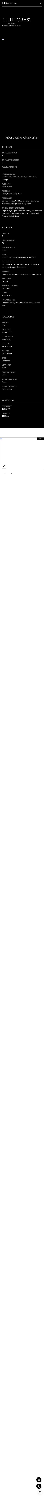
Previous (5, 473)
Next (11, 473)
